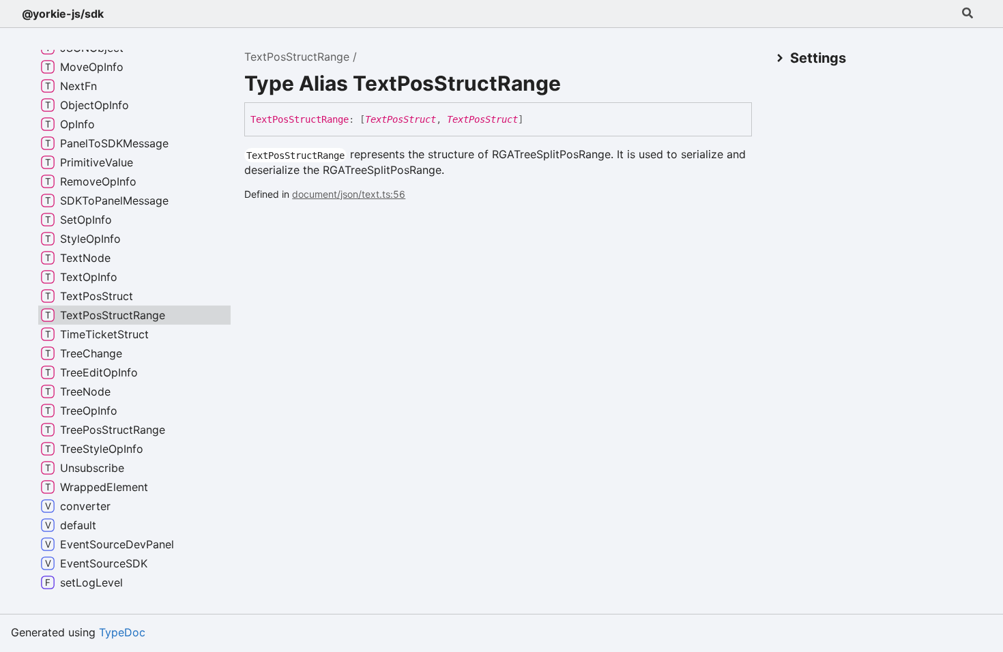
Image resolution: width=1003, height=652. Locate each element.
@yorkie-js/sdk (63, 13)
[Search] (967, 13)
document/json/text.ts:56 (348, 194)
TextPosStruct (400, 119)
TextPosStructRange (296, 56)
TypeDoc (122, 632)
